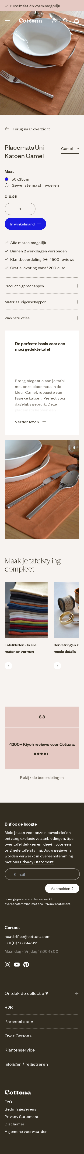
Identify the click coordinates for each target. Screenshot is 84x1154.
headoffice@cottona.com (27, 936)
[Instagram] (7, 964)
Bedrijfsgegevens (20, 1108)
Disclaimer (14, 1123)
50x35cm (20, 179)
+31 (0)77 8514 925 (21, 942)
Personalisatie (19, 1021)
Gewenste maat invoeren (35, 185)
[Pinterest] (26, 964)
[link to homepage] (30, 20)
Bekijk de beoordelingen (42, 777)
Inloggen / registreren (26, 1064)
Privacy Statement (37, 861)
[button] (65, 20)
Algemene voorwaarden (26, 1131)
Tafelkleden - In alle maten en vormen (20, 648)
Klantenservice (20, 1050)
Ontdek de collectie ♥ (26, 993)
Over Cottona (18, 1035)
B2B (9, 1007)
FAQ (8, 1101)
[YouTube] (17, 964)
